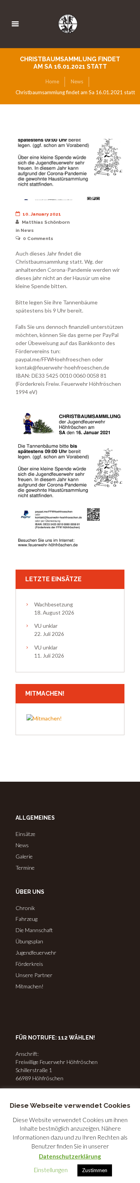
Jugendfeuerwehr (36, 952)
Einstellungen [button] (51, 1169)
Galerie (24, 856)
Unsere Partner (34, 975)
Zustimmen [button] (94, 1170)
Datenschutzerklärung (70, 1156)
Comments (38, 238)
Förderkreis (29, 963)
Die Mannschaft (34, 930)
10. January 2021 (42, 214)
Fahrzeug (26, 918)
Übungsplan (29, 941)
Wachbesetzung (53, 604)
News (77, 81)
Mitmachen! (30, 986)
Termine (25, 867)
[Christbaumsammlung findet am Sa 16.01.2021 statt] (70, 169)
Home (52, 81)
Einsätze (25, 834)
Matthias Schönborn (46, 222)
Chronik (25, 908)
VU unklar (46, 625)
